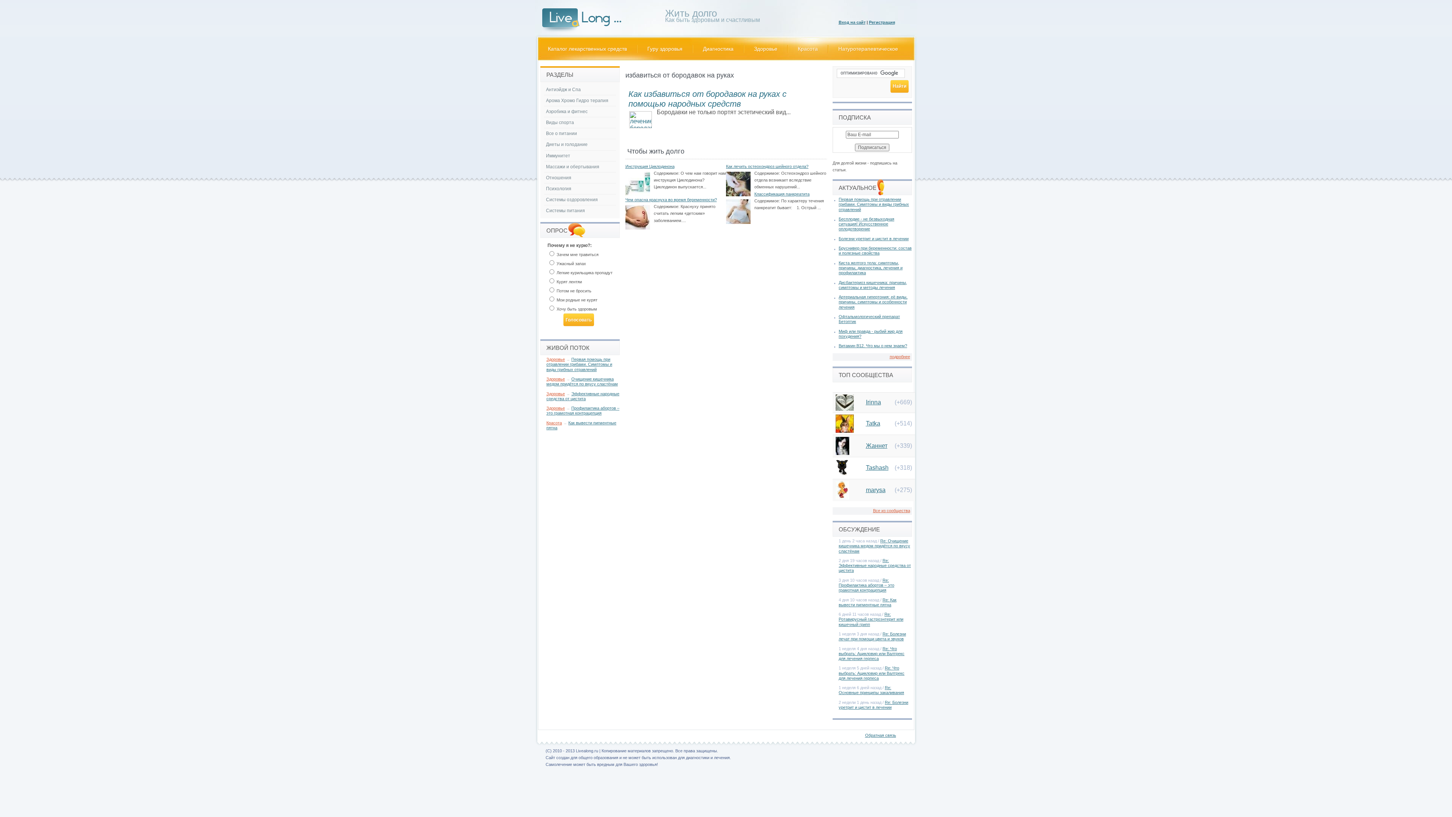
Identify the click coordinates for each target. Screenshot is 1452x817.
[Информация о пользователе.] (845, 408)
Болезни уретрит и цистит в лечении (874, 238)
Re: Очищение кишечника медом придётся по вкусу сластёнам (874, 546)
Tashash (877, 467)
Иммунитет (558, 155)
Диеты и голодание (567, 144)
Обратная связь (880, 735)
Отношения (558, 177)
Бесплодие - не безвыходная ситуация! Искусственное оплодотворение (866, 224)
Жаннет (876, 446)
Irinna (873, 402)
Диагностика (718, 49)
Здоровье (765, 49)
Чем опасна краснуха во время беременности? (671, 199)
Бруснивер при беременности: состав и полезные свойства (875, 250)
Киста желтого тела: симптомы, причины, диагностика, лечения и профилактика (871, 268)
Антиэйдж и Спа (563, 89)
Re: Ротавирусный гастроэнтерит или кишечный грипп (871, 619)
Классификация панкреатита (782, 194)
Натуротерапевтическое (868, 49)
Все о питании (561, 133)
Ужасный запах (570, 263)
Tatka (873, 423)
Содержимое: (666, 173)
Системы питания (565, 210)
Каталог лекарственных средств (587, 49)
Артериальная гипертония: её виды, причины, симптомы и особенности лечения (873, 302)
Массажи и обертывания (572, 166)
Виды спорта (560, 122)
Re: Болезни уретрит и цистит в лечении (873, 705)
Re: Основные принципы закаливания (871, 690)
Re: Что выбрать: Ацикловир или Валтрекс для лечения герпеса (871, 653)
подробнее (900, 356)
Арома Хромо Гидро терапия (577, 100)
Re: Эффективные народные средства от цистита (875, 565)
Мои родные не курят (576, 300)
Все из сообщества (891, 510)
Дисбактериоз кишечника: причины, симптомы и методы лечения (873, 285)
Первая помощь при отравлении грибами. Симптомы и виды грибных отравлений (579, 364)
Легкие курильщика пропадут (584, 272)
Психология (558, 188)
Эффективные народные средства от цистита (582, 396)
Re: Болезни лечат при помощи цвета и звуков (872, 636)
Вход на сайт (852, 22)
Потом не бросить (573, 291)
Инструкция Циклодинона (650, 166)
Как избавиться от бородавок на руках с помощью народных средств (707, 99)
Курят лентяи (568, 282)
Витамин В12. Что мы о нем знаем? (873, 345)
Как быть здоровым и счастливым (712, 17)
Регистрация (882, 22)
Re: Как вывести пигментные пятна (868, 602)
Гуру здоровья (665, 49)
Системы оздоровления (572, 199)
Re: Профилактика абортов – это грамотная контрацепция (866, 585)
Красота (808, 49)
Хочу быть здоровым (576, 309)
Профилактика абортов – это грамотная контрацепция (582, 410)
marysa (876, 490)
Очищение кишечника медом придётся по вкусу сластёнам (582, 381)
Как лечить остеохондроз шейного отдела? (767, 166)
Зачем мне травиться (577, 254)
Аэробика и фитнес (567, 111)
